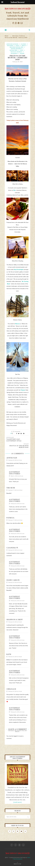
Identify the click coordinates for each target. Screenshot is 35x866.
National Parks (13, 50)
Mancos (24, 45)
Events (17, 45)
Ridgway (22, 53)
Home (6, 36)
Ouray (21, 50)
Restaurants (14, 53)
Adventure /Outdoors (18, 36)
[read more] (18, 802)
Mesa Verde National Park (16, 47)
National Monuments (16, 48)
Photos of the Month (16, 51)
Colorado (23, 44)
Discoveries (10, 45)
